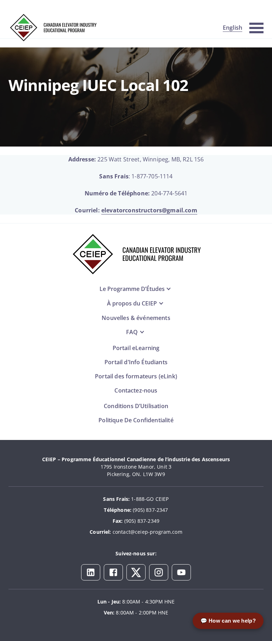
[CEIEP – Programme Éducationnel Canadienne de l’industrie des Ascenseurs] (52, 27)
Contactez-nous (135, 390)
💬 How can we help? (228, 621)
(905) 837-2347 (150, 509)
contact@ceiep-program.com (147, 531)
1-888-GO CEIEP (150, 499)
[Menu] (256, 27)
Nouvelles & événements (136, 318)
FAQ (132, 332)
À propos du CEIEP (132, 303)
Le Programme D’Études (132, 289)
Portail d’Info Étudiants (136, 362)
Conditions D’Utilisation (136, 406)
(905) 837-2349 (141, 520)
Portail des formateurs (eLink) (136, 376)
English (232, 28)
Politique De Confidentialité (135, 420)
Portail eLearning (136, 348)
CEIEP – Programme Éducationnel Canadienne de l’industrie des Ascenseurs (136, 459)
